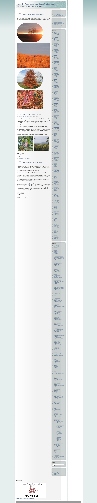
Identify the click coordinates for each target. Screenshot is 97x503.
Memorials (55, 354)
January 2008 (56, 212)
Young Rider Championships (60, 260)
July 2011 (55, 161)
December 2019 (56, 50)
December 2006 (56, 227)
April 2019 (55, 56)
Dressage (57, 264)
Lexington (57, 324)
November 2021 (56, 34)
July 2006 (55, 232)
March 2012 (56, 152)
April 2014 (55, 122)
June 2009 (55, 191)
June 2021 (55, 39)
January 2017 (56, 85)
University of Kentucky (59, 332)
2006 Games (57, 419)
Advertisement (56, 245)
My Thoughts (56, 356)
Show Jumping (57, 271)
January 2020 (56, 49)
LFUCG (56, 305)
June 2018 (55, 67)
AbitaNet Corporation (30, 498)
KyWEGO (55, 349)
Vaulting (56, 272)
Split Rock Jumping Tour (59, 257)
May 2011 (55, 164)
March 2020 (56, 47)
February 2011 (56, 167)
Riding (55, 372)
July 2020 (55, 45)
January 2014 (56, 125)
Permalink (22, 158)
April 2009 (55, 194)
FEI (54, 294)
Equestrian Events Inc (57, 278)
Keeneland (59, 326)
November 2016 (56, 87)
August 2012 (56, 146)
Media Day (57, 341)
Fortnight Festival (60, 325)
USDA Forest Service (57, 409)
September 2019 (56, 51)
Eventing (56, 266)
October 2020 (56, 43)
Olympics (55, 365)
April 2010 (55, 179)
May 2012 (55, 149)
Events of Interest (57, 293)
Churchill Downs (60, 329)
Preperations (59, 433)
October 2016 (56, 88)
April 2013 (55, 136)
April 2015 (55, 109)
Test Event (59, 437)
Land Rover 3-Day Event (58, 350)
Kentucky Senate (58, 302)
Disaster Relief (57, 416)
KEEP (56, 283)
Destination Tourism (58, 314)
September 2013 (56, 130)
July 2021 (55, 38)
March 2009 (56, 195)
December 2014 (56, 113)
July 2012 (55, 147)
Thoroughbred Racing (57, 392)
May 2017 (55, 80)
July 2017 (55, 77)
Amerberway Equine (58, 379)
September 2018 (56, 64)
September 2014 (56, 117)
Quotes (55, 371)
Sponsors (55, 374)
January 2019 (56, 59)
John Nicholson (58, 337)
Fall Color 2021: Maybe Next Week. (32, 114)
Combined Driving (58, 263)
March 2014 (56, 123)
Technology (56, 391)
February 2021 (56, 40)
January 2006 (56, 238)
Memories (59, 428)
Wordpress (55, 474)
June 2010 (55, 177)
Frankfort (57, 317)
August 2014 (56, 118)
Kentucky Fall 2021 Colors (58, 20)
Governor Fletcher (58, 319)
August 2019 (56, 52)
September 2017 (56, 75)
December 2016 (56, 86)
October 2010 (56, 172)
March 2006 (56, 236)
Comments (28, 158)
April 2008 (55, 208)
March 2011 (56, 166)
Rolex (56, 384)
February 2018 (56, 71)
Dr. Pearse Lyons (57, 275)
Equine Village (59, 426)
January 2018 (56, 73)
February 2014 (56, 124)
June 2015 (55, 106)
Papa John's (57, 383)
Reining (56, 269)
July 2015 (55, 105)
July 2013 (55, 133)
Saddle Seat (57, 270)
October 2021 (56, 35)
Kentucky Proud (58, 323)
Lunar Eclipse (57, 248)
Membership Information (58, 22)
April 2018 (55, 69)
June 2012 (55, 148)
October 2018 (56, 63)
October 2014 (56, 116)
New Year (57, 455)
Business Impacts (60, 421)
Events (58, 427)
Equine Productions (57, 14)
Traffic (58, 440)
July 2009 (55, 190)
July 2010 (55, 176)
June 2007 (55, 220)
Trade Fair (59, 439)
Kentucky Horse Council (59, 287)
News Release (57, 342)
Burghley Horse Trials (59, 397)
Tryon (58, 446)
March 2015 (56, 110)
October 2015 (56, 103)
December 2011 (56, 155)
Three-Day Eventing (57, 395)
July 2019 (55, 53)
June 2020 (55, 46)
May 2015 (55, 107)
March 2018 (56, 70)
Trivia (56, 451)
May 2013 (55, 135)
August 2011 (56, 160)
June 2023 (55, 32)
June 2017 (55, 79)
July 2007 (55, 219)
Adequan (56, 377)
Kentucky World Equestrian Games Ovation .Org (35, 4)
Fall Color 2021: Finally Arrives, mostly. (33, 14)
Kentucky (28, 116)
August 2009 (56, 189)
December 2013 (56, 127)
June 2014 (55, 119)
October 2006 (56, 230)
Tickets (58, 438)
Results (58, 434)
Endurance (57, 265)
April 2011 (55, 165)
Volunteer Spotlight (58, 414)
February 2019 (56, 58)
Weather (55, 415)
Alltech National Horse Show (60, 254)
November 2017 (56, 74)
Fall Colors (24, 116)
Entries (56, 472)
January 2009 (56, 197)
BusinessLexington (58, 362)
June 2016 (55, 93)
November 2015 (56, 101)
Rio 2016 (56, 390)
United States (56, 404)
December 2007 (56, 213)
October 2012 (56, 143)
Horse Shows (57, 320)
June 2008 (55, 206)
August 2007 (56, 218)
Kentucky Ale (57, 380)
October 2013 (56, 129)
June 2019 (55, 55)
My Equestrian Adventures (58, 355)
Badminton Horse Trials (59, 396)
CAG (56, 367)
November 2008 (56, 200)
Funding (55, 295)
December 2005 (56, 239)
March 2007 (56, 224)
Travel (55, 401)
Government (56, 299)
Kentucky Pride (56, 348)
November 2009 (56, 185)
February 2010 (56, 182)
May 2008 (55, 207)
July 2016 (55, 92)
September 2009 (56, 188)
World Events (56, 452)
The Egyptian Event (58, 344)
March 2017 (56, 82)
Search (53, 462)
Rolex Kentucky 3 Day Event (58, 373)
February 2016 (56, 98)
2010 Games (57, 420)
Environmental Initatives (58, 277)
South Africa (57, 402)
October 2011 (56, 158)
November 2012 (56, 142)
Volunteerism (56, 410)
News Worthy (56, 360)
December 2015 (56, 100)
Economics (55, 276)
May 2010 (55, 178)
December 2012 (56, 141)
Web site (56, 458)
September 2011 (56, 159)
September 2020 (56, 44)
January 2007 (56, 226)
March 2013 (56, 137)
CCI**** (56, 398)
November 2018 (56, 62)
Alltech (56, 378)
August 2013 (56, 131)
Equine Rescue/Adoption (58, 290)
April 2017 (55, 81)
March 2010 (56, 181)
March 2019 (56, 57)
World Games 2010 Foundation (59, 456)
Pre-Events (59, 432)
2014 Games (57, 444)
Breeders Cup (56, 251)
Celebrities (55, 252)
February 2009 (56, 196)
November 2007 (56, 214)
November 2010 (56, 171)
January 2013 (56, 140)
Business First (57, 361)
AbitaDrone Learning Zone (58, 15)
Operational (56, 366)
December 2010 (56, 170)
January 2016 (56, 99)
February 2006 (56, 237)
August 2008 (56, 203)
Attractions (55, 250)
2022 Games (57, 449)
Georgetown (57, 318)
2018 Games (57, 445)
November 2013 (56, 128)
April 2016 (55, 95)
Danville (56, 313)
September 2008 (56, 202)
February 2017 (56, 83)
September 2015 (56, 104)
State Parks (57, 331)
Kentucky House (58, 301)
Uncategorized (56, 403)
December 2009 (56, 184)
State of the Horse (58, 330)
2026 (56, 450)
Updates (55, 408)
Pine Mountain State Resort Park (25, 185)
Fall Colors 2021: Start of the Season (32, 162)
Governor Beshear (58, 300)
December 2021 (56, 33)
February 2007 (56, 225)
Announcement (56, 246)
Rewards (57, 413)
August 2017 (56, 76)
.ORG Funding (57, 296)
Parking (58, 431)
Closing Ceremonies (60, 422)
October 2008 (56, 201)
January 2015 (56, 112)
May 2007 (55, 221)
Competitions (56, 253)
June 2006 (55, 233)
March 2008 (56, 209)
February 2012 (56, 153)
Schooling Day (57, 343)
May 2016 (55, 94)
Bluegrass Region (58, 311)
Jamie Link (57, 457)
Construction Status (60, 425)
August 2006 (56, 231)
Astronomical (56, 247)
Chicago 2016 (57, 389)
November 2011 (56, 157)
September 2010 (56, 173)
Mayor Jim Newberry (57, 353)
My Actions (57, 359)
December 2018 (56, 61)
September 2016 (56, 89)
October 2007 (56, 215)
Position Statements (57, 368)
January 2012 (56, 154)
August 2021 (56, 37)
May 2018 (55, 68)
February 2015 (56, 111)
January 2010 (56, 183)
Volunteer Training (60, 443)
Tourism (58, 312)
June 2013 (55, 134)
